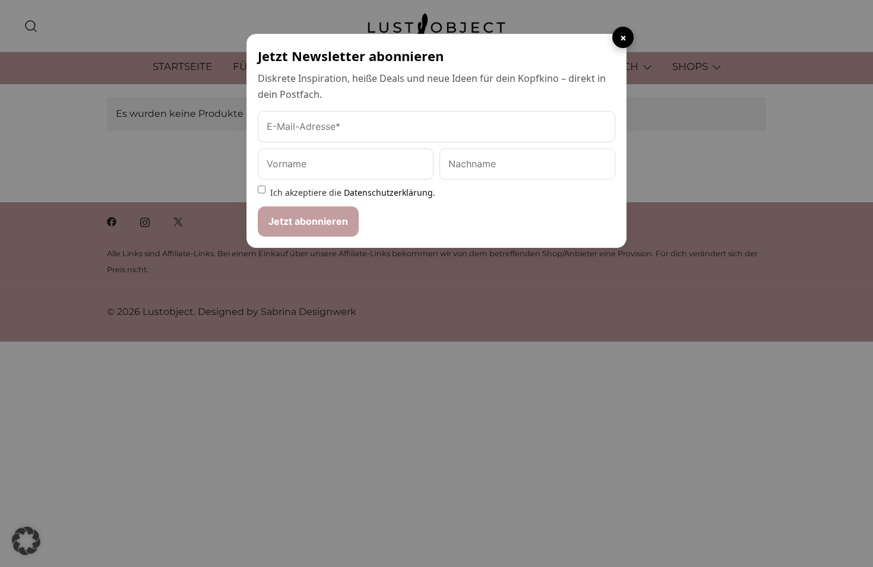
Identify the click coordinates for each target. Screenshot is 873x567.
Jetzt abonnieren (308, 221)
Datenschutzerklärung (388, 192)
